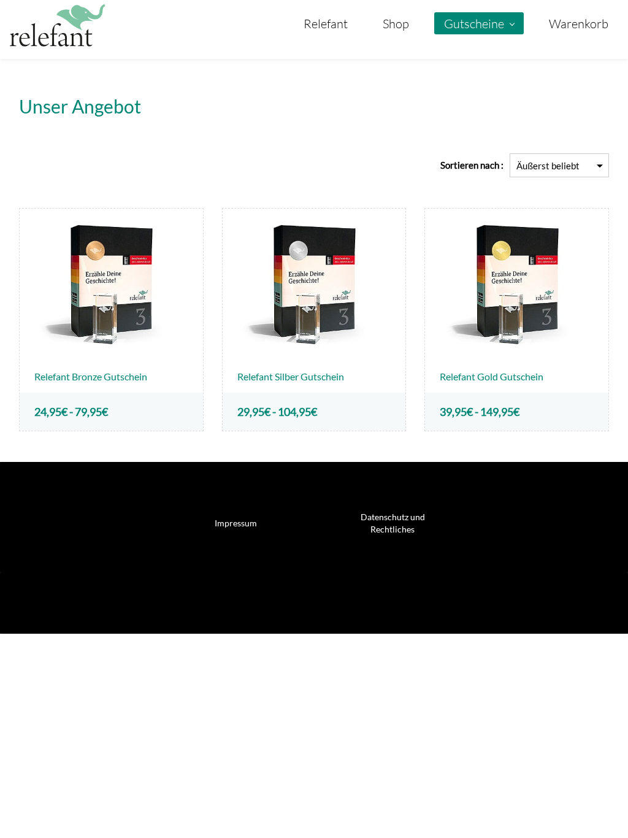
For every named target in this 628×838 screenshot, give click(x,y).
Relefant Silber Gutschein (290, 376)
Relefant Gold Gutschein (491, 376)
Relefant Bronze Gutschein (90, 376)
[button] (235, 523)
